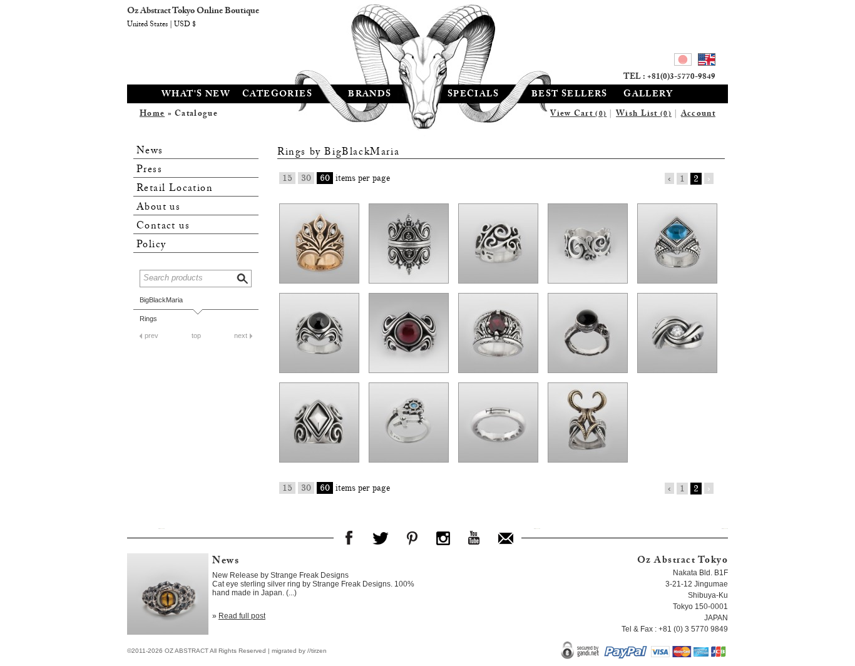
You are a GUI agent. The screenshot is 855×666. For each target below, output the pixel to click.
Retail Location (174, 189)
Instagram (443, 537)
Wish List (644, 114)
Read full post (241, 616)
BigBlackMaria (161, 300)
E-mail (505, 537)
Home (152, 114)
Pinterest (411, 537)
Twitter (380, 537)
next (240, 335)
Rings (148, 318)
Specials (473, 95)
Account (698, 114)
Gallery (648, 95)
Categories (277, 95)
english (706, 61)
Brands (369, 95)
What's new (195, 95)
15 (287, 178)
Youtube (474, 537)
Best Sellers (569, 95)
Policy (151, 245)
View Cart (578, 114)
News (149, 151)
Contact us (163, 226)
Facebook (349, 537)
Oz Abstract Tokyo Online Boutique (427, 40)
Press (149, 170)
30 (306, 178)
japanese (683, 61)
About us (158, 207)
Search (243, 277)
